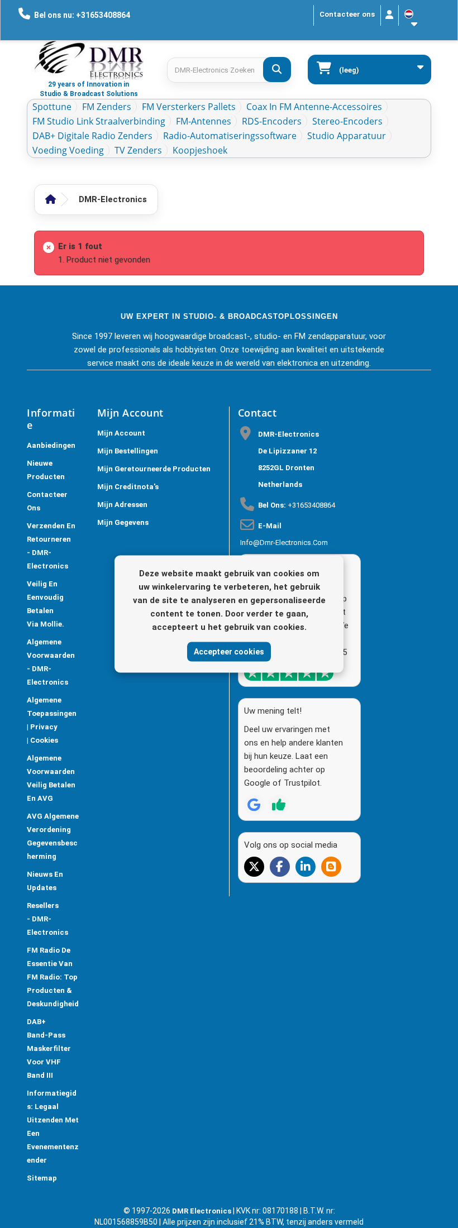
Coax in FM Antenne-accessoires (314, 107)
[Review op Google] (254, 805)
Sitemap (42, 1178)
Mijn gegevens (123, 522)
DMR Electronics (202, 1211)
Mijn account (121, 433)
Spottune (51, 107)
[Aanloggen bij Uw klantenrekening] (389, 15)
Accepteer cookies (229, 651)
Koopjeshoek (200, 150)
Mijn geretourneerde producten (154, 469)
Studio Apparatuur (346, 136)
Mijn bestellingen (127, 451)
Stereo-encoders (347, 121)
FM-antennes (203, 121)
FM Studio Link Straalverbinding (98, 121)
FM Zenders (106, 107)
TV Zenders (138, 150)
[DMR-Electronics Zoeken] (277, 69)
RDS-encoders (272, 121)
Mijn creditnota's (128, 486)
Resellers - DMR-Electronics (47, 918)
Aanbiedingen (51, 445)
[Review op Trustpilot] (279, 805)
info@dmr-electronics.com (284, 542)
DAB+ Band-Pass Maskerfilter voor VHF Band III (49, 1048)
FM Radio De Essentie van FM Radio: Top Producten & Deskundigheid (53, 977)
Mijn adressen (122, 504)
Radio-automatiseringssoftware (230, 136)
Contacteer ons (347, 14)
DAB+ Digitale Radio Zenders (92, 136)
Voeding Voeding (68, 150)
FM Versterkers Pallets (189, 107)
